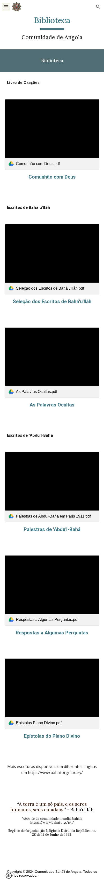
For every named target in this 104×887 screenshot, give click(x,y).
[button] (6, 6)
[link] (52, 134)
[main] (52, 28)
